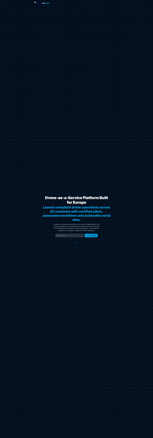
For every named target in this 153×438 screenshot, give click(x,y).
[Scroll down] (76, 242)
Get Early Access (91, 235)
